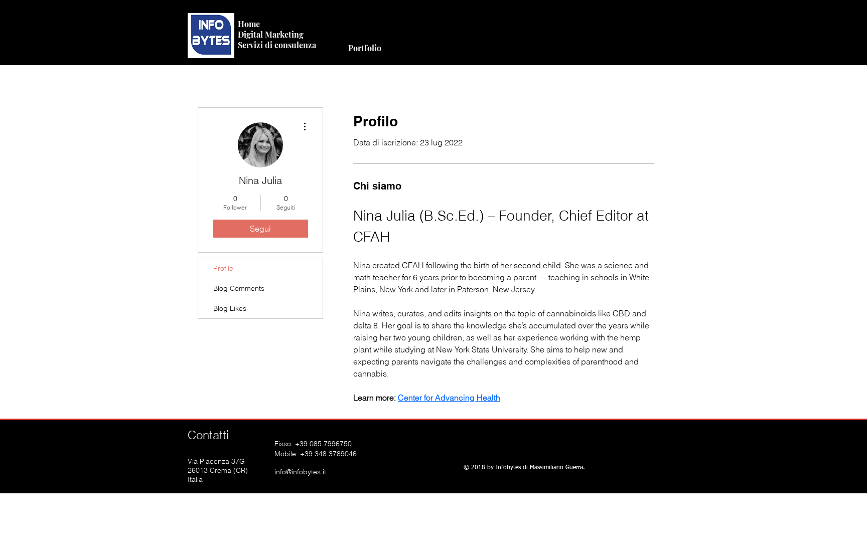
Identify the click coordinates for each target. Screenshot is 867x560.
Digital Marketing (271, 34)
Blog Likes (229, 308)
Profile (223, 268)
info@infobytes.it (300, 471)
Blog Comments (238, 288)
